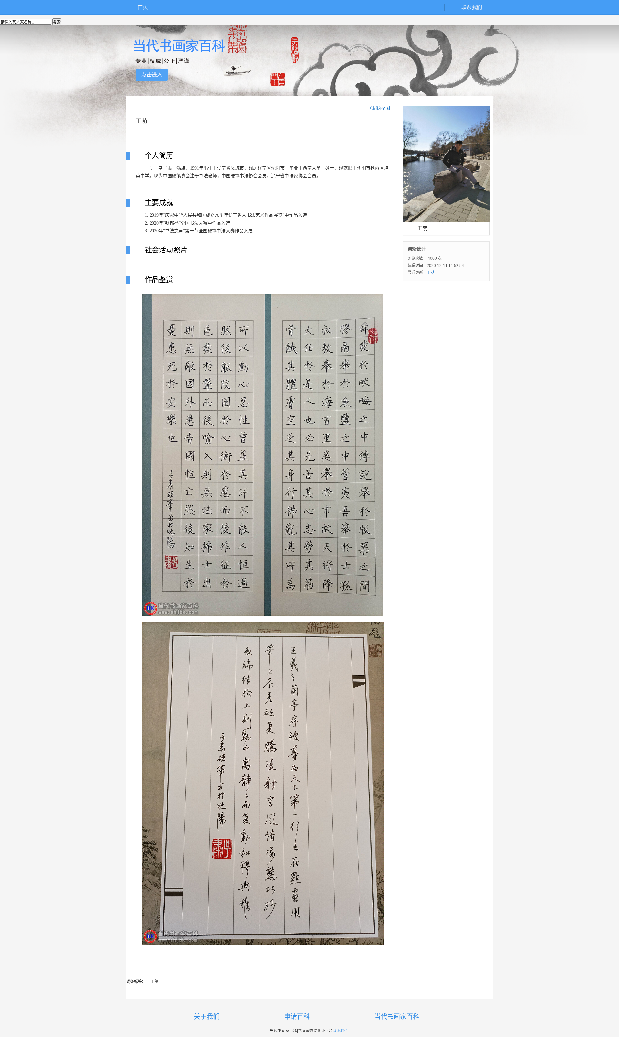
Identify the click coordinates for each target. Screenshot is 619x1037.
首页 (143, 7)
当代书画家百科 (396, 1016)
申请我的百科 (378, 108)
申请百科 (297, 1016)
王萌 (431, 272)
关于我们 (207, 1016)
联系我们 (471, 7)
